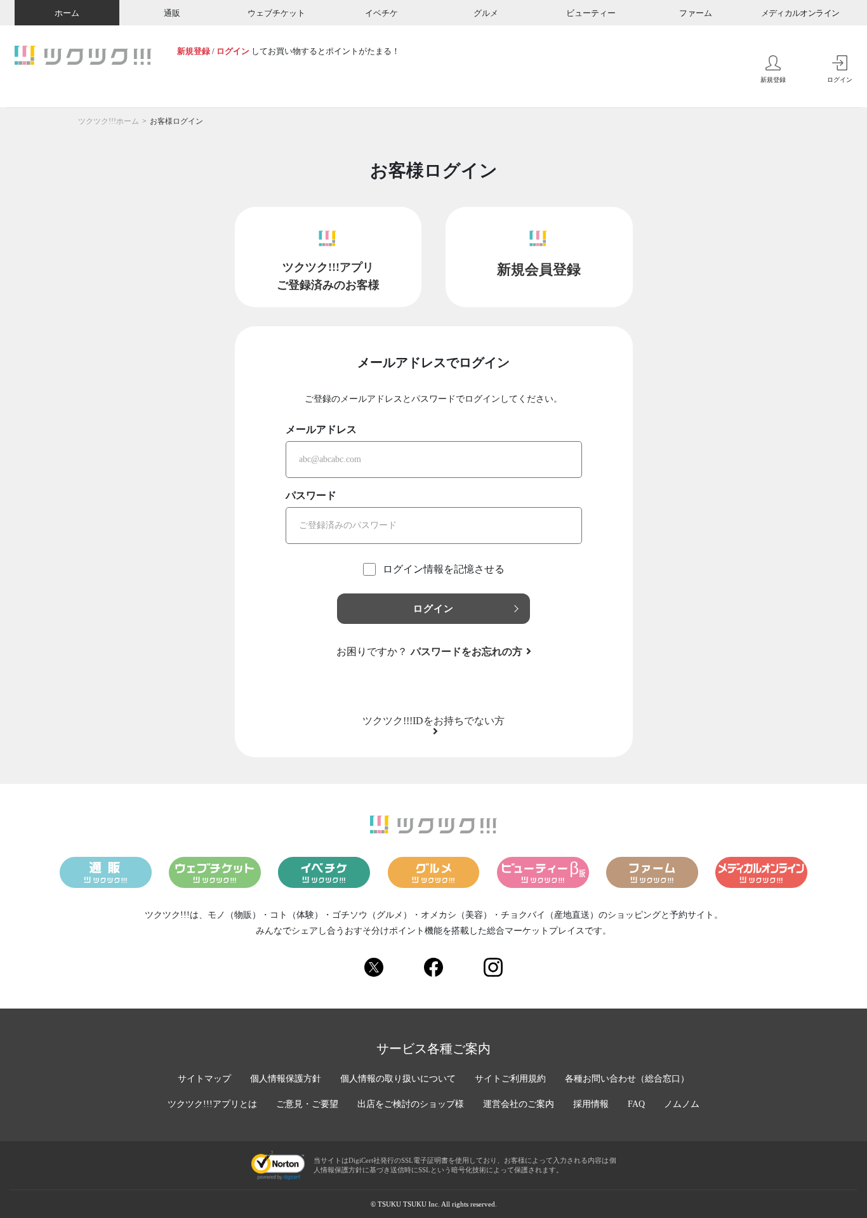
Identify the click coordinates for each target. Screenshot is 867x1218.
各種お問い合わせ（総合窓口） (627, 1078)
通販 (172, 13)
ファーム (695, 13)
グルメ (485, 13)
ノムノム (681, 1104)
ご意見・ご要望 (307, 1104)
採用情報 (591, 1104)
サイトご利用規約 (510, 1078)
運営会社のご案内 (518, 1104)
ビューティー (591, 13)
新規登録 (193, 51)
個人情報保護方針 (285, 1078)
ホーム (67, 13)
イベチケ (381, 13)
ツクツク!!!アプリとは (212, 1104)
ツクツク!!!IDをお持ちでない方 (433, 721)
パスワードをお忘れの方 (466, 651)
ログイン (232, 51)
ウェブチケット (276, 13)
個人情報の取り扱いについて (398, 1078)
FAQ (636, 1104)
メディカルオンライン (800, 13)
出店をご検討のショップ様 (410, 1104)
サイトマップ (204, 1078)
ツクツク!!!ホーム (108, 121)
